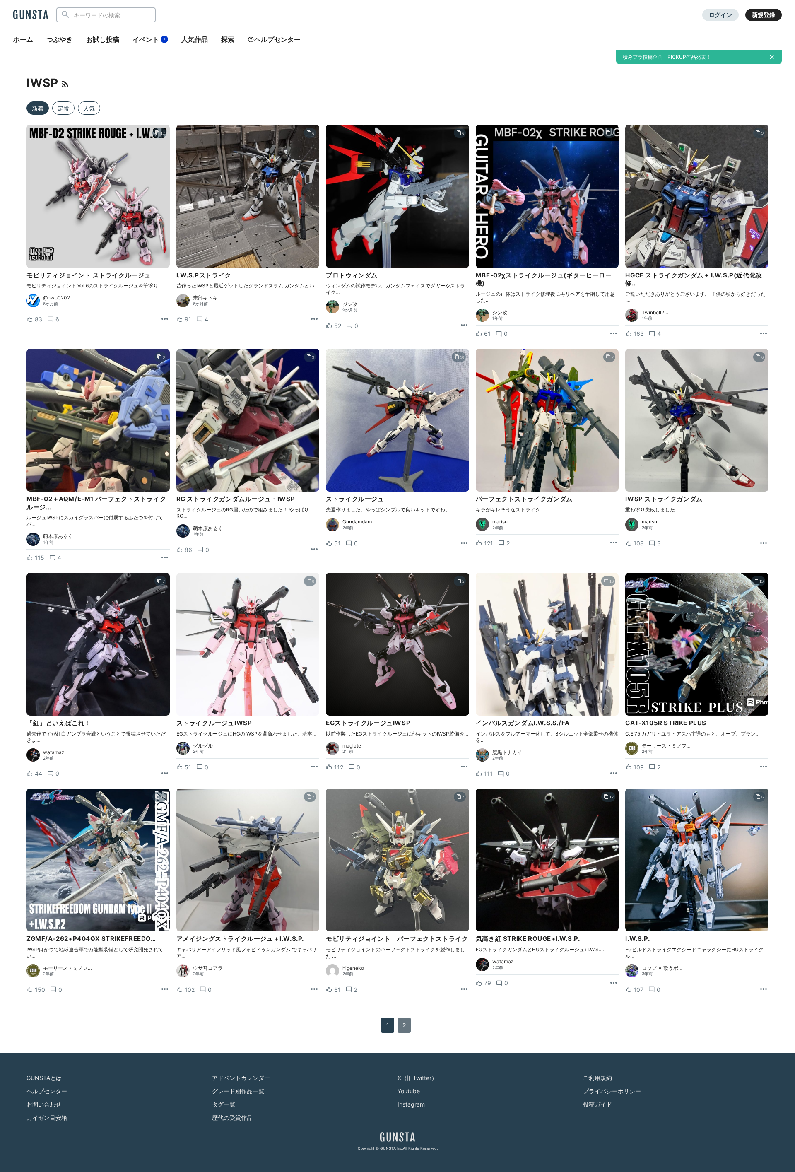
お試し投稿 (102, 39)
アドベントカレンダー (241, 1077)
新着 (37, 108)
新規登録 (763, 14)
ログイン (720, 14)
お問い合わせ (43, 1104)
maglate (351, 746)
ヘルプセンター (277, 39)
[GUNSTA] (30, 15)
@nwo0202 (56, 298)
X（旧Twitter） (417, 1077)
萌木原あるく (58, 536)
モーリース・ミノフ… (666, 746)
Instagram (411, 1104)
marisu (500, 522)
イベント (149, 39)
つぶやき (59, 39)
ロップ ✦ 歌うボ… (662, 968)
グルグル (203, 746)
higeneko (353, 968)
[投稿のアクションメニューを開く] (165, 319)
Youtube (409, 1091)
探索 (227, 39)
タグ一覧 (223, 1104)
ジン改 (349, 304)
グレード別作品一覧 (238, 1091)
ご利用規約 (597, 1077)
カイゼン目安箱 (46, 1117)
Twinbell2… (655, 313)
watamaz (54, 752)
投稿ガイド (597, 1104)
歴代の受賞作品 (232, 1117)
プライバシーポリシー (612, 1091)
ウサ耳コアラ (208, 968)
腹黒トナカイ (507, 752)
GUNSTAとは (44, 1077)
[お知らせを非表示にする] (771, 57)
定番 (63, 108)
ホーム (23, 39)
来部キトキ (205, 298)
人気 (89, 108)
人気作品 (194, 39)
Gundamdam (357, 522)
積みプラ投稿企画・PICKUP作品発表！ (667, 57)
